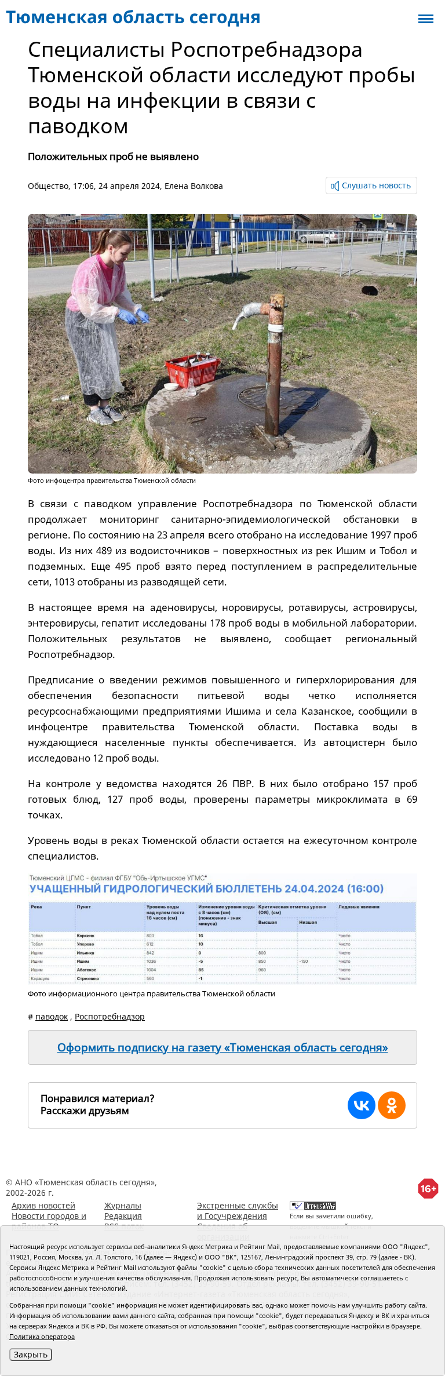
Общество (48, 185)
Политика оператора (42, 1336)
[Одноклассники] (392, 1105)
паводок (51, 1016)
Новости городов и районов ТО (49, 1221)
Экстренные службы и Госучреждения (237, 1210)
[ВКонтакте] (361, 1105)
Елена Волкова (194, 185)
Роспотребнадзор (110, 1016)
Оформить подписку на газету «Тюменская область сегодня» (222, 1047)
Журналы (122, 1205)
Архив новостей (43, 1205)
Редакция (123, 1215)
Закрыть (31, 1354)
